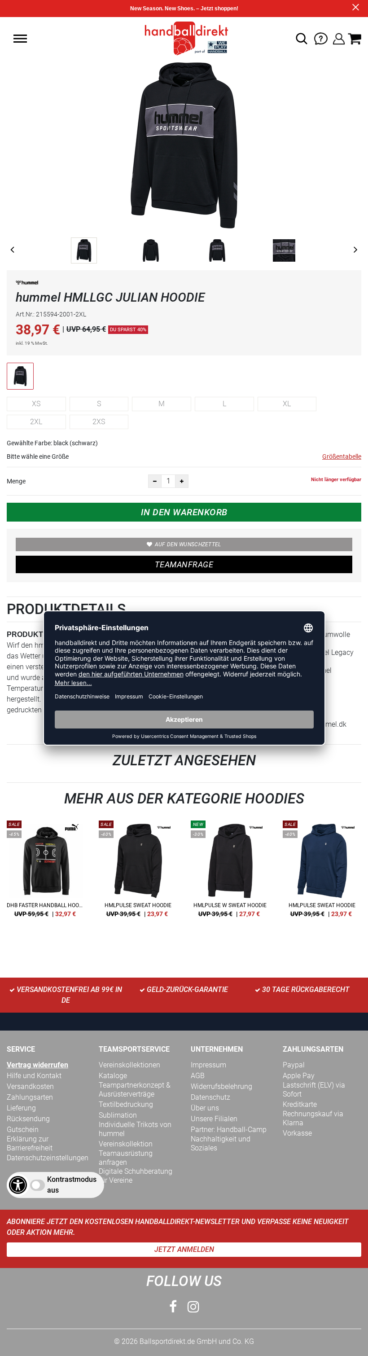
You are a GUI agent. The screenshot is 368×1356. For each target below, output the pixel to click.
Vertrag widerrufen (37, 1065)
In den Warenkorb (184, 512)
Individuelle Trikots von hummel (135, 1129)
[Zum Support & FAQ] (321, 38)
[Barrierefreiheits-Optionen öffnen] (18, 1185)
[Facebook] (173, 1307)
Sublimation (118, 1115)
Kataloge (113, 1075)
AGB (198, 1075)
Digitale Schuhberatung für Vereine (135, 1176)
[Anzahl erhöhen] (181, 481)
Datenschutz (210, 1097)
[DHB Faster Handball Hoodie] (46, 872)
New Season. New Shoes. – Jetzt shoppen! (184, 8)
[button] (20, 38)
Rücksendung (28, 1119)
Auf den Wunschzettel (188, 544)
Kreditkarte (300, 1104)
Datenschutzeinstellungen (47, 1158)
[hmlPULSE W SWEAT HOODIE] (230, 872)
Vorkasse (297, 1133)
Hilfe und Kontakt (34, 1075)
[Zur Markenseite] (27, 284)
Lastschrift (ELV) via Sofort (314, 1089)
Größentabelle (341, 456)
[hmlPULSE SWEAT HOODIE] (138, 872)
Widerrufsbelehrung (221, 1086)
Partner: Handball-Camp (229, 1129)
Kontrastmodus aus (71, 1184)
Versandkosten (30, 1086)
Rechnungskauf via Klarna (313, 1118)
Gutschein (23, 1129)
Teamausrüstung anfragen (126, 1158)
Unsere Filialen (214, 1119)
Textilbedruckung (126, 1104)
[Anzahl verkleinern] (155, 481)
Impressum (208, 1065)
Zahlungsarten (30, 1097)
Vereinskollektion (126, 1144)
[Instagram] (193, 1307)
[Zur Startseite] (184, 38)
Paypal (294, 1065)
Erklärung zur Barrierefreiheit (30, 1143)
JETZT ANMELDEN (184, 1249)
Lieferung (21, 1108)
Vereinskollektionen (129, 1065)
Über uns (205, 1108)
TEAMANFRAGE (184, 564)
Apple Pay (299, 1075)
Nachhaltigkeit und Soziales (220, 1143)
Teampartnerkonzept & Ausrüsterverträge (135, 1089)
